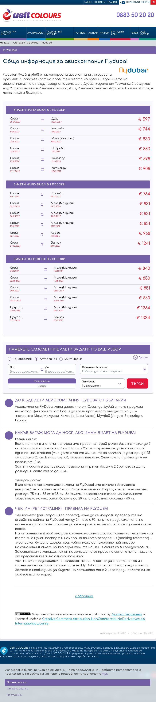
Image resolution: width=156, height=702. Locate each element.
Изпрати (140, 50)
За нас (88, 2)
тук (105, 673)
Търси (137, 384)
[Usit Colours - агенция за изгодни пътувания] (31, 21)
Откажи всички (17, 688)
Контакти (100, 2)
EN (153, 2)
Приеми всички (17, 682)
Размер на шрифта (152, 50)
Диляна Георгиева (126, 614)
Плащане (112, 2)
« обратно (84, 596)
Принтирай (147, 50)
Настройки (14, 695)
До (47, 367)
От (12, 367)
